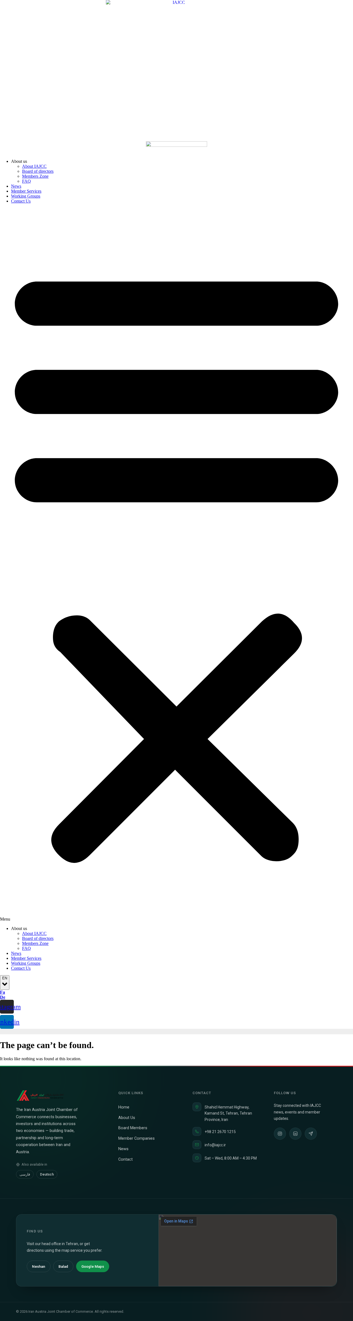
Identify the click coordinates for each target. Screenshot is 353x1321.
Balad (63, 1266)
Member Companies (138, 1138)
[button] (176, 565)
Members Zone (35, 176)
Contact (127, 1159)
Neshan (38, 1266)
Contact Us (21, 201)
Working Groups (25, 196)
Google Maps (92, 1266)
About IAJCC (34, 166)
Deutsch (47, 1174)
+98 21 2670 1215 (220, 1131)
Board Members (135, 1128)
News (16, 186)
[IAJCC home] (40, 1095)
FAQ (26, 181)
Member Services (26, 191)
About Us (129, 1117)
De (2, 997)
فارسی (25, 1174)
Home (126, 1107)
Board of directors (38, 171)
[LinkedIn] (295, 1134)
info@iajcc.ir (215, 1145)
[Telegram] (311, 1134)
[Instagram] (280, 1134)
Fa (2, 992)
